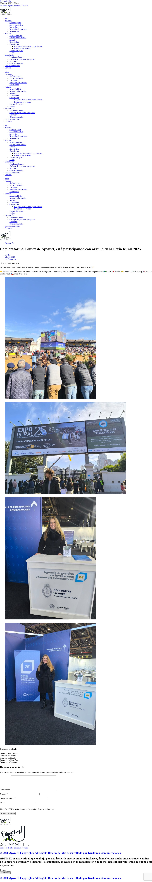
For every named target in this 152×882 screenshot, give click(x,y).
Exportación (14, 42)
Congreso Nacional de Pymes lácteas (28, 46)
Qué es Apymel (15, 23)
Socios (12, 53)
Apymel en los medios (18, 38)
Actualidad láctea (16, 36)
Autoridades (14, 31)
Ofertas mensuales (16, 64)
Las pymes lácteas (16, 25)
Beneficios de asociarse (18, 29)
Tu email (3, 870)
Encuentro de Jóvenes (22, 48)
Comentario (5, 790)
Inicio (7, 18)
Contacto (8, 68)
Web (1, 803)
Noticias (8, 33)
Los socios (13, 27)
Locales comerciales (12, 66)
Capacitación (14, 44)
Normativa (13, 61)
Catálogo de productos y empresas (22, 59)
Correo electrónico (7, 798)
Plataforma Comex (17, 57)
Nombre (4, 794)
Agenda (12, 40)
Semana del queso (16, 51)
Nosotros (8, 21)
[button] (76, 754)
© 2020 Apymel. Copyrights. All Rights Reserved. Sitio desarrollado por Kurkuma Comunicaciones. (60, 852)
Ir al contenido (5, 1)
